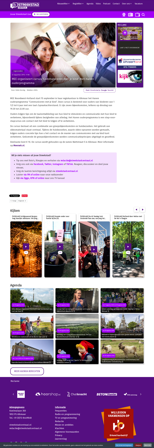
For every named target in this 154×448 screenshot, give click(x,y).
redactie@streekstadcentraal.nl (77, 160)
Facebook (38, 164)
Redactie (59, 421)
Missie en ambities (64, 425)
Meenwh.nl (18, 145)
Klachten (59, 428)
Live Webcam (123, 14)
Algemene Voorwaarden (67, 432)
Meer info (147, 445)
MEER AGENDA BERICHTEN (27, 371)
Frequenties (61, 410)
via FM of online (32, 174)
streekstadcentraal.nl (67, 171)
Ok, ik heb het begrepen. (124, 445)
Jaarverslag (61, 439)
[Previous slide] (13, 394)
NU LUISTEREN (130, 14)
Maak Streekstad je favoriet (99, 90)
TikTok (69, 164)
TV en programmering (66, 418)
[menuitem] (64, 3)
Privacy (58, 435)
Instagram (58, 164)
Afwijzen (138, 445)
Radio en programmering (67, 414)
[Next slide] (141, 394)
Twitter (48, 164)
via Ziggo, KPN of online (32, 178)
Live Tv (137, 14)
